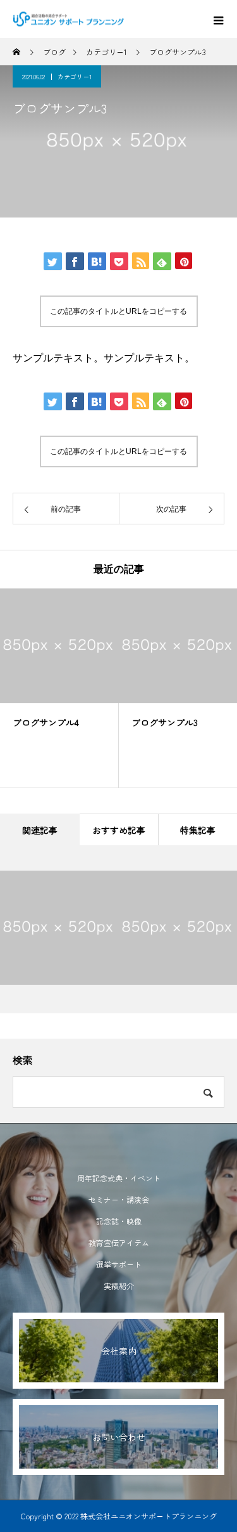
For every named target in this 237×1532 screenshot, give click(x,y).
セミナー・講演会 (118, 1199)
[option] (59, 688)
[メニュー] (218, 19)
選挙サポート (119, 1264)
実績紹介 (119, 1285)
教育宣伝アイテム (118, 1242)
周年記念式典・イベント (119, 1177)
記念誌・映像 (119, 1221)
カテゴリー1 (75, 76)
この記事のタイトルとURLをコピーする (118, 311)
